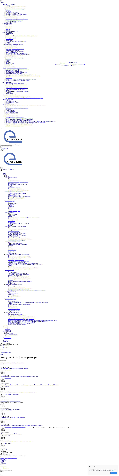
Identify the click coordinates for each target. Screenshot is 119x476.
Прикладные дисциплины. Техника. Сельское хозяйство (20, 256)
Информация (3, 460)
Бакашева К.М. (21, 427)
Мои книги (2, 149)
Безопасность (3, 463)
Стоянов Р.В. (7, 386)
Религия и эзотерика (12, 214)
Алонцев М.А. (8, 427)
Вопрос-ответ (3, 465)
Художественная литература (14, 179)
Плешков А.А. (8, 418)
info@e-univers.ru (5, 345)
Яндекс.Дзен (5, 347)
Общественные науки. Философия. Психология (18, 228)
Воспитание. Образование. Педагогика (16, 286)
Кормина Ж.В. (8, 369)
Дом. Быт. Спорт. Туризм (13, 301)
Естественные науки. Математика (15, 243)
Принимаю (113, 472)
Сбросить (7, 454)
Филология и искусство (13, 293)
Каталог (7, 176)
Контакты (2, 459)
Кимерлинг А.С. (8, 394)
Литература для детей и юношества (15, 314)
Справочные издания (12, 203)
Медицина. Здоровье (12, 272)
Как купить (7, 329)
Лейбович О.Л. (15, 394)
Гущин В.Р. (7, 435)
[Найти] (0, 147)
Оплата (2, 461)
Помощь (2, 464)
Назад (6, 175)
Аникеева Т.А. (15, 427)
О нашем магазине (9, 333)
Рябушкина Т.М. (8, 410)
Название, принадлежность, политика (8, 458)
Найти (2, 471)
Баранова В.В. (8, 378)
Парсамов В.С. (8, 443)
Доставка (2, 462)
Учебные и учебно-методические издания (17, 193)
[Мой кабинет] (1, 171)
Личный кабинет (4, 148)
